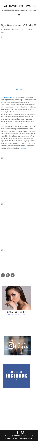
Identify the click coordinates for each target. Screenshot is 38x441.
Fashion (29, 29)
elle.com (19, 90)
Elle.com (25, 148)
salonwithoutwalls (9, 29)
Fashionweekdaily (6, 97)
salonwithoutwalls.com (13, 438)
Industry (3, 32)
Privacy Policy (28, 438)
